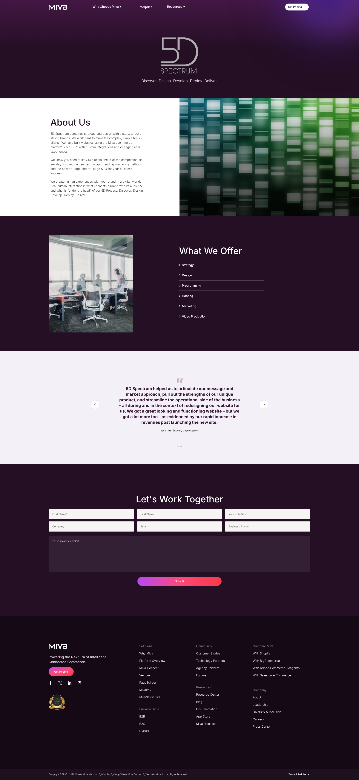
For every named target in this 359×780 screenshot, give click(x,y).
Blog (199, 702)
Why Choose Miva (106, 6)
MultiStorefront (149, 697)
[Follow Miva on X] (60, 684)
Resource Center (207, 694)
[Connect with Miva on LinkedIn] (70, 684)
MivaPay (145, 690)
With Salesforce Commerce (272, 675)
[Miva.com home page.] (58, 7)
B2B (142, 716)
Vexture (144, 675)
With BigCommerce (266, 661)
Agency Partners (207, 668)
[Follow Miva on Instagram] (79, 684)
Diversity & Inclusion (267, 712)
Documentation (206, 709)
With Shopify (262, 653)
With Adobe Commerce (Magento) (277, 668)
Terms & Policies (297, 774)
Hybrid (144, 731)
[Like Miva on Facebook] (50, 684)
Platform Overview (152, 661)
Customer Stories (208, 653)
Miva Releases (206, 724)
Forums (201, 675)
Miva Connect (149, 668)
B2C (142, 724)
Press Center (262, 726)
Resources (174, 6)
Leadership (260, 704)
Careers (258, 719)
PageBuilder (147, 682)
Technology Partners (210, 661)
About (257, 697)
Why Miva (146, 653)
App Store (203, 716)
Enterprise (145, 6)
